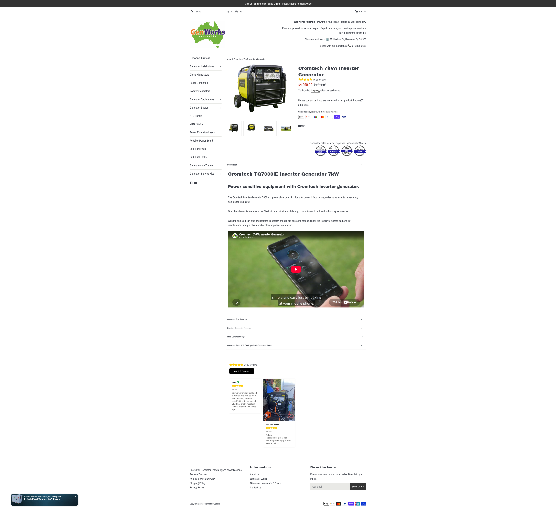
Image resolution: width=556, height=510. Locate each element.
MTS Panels (196, 124)
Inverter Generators (200, 91)
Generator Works (258, 479)
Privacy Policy (197, 487)
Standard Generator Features (238, 327)
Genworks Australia (200, 58)
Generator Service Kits (206, 173)
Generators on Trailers (201, 165)
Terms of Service (198, 474)
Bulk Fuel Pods (198, 149)
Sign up (238, 11)
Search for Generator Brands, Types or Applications (216, 470)
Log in (229, 11)
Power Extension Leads (202, 132)
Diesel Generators (199, 74)
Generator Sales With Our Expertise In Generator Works (249, 345)
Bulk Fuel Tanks (198, 157)
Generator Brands (206, 107)
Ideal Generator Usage (236, 336)
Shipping (315, 90)
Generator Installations (206, 66)
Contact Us (255, 487)
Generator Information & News (265, 483)
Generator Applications (206, 99)
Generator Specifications (237, 319)
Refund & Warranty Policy (202, 478)
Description (232, 164)
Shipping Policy (197, 483)
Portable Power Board (201, 140)
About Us (254, 474)
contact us (311, 100)
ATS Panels (196, 116)
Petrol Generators (199, 83)
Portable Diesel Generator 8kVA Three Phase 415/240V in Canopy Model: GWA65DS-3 (42, 499)
